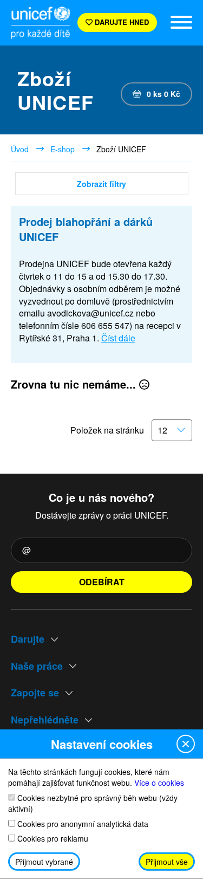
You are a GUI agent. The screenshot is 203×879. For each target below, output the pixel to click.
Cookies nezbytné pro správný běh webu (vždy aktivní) (93, 802)
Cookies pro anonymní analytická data (81, 823)
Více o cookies (159, 782)
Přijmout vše (167, 861)
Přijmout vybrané (44, 861)
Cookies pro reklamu (51, 838)
